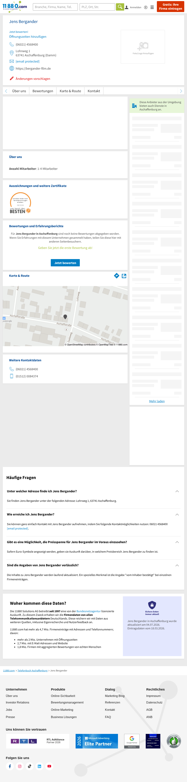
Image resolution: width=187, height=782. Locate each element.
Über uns (19, 91)
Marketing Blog (115, 695)
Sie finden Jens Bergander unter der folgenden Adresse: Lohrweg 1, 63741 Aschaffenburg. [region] (62, 501)
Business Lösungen (64, 717)
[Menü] (153, 7)
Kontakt (94, 91)
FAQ (108, 717)
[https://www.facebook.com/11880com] (10, 766)
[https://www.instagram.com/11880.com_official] (20, 766)
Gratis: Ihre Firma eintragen (170, 6)
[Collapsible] (177, 491)
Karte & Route (70, 91)
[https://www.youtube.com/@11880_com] (49, 766)
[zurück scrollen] (6, 91)
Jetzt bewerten (65, 263)
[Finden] (120, 7)
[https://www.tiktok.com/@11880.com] (30, 766)
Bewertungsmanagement (67, 702)
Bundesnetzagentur (89, 611)
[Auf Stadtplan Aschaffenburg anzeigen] (124, 275)
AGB (149, 709)
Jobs (9, 709)
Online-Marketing (62, 709)
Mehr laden (157, 401)
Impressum (153, 695)
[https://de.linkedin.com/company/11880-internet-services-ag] (39, 766)
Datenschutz (154, 702)
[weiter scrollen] (181, 91)
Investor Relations (17, 702)
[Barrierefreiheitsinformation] (147, 7)
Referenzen (112, 702)
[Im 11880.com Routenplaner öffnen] (116, 274)
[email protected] (27, 61)
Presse (10, 717)
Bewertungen (43, 91)
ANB (149, 717)
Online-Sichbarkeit (63, 695)
